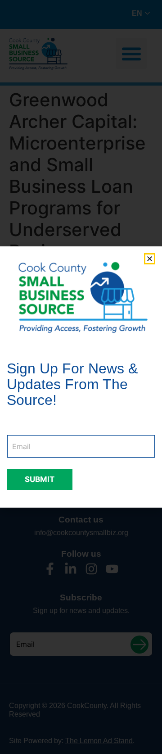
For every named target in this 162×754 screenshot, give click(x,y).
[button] (149, 258)
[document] (81, 377)
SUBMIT (39, 479)
